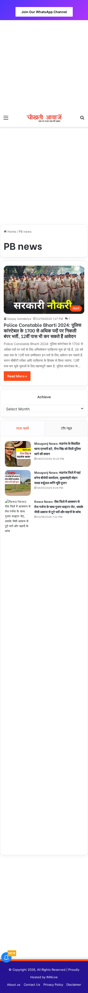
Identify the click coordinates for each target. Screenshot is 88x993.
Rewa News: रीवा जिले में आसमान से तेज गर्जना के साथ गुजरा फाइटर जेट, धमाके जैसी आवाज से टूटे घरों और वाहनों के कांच (58, 506)
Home (11, 231)
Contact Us (32, 984)
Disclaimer (73, 984)
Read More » (17, 376)
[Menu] (6, 119)
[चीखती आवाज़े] (44, 117)
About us (13, 984)
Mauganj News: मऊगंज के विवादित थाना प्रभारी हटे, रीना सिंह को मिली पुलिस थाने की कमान (57, 448)
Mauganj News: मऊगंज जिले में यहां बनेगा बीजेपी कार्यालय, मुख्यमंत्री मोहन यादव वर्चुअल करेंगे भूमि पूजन (57, 477)
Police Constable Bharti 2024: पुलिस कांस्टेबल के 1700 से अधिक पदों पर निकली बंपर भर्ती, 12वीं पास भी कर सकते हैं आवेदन (42, 330)
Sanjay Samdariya (19, 318)
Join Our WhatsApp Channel (44, 12)
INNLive (52, 977)
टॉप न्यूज (66, 428)
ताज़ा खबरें (22, 428)
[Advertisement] (44, 64)
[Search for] (82, 119)
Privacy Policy (53, 984)
